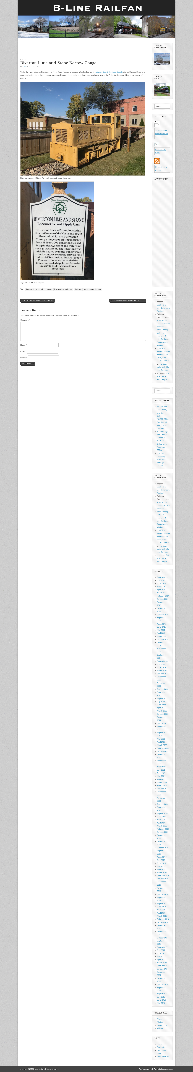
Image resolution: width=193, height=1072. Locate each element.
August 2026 (162, 577)
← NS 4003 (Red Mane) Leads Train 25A (37, 301)
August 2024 (162, 661)
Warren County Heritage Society (109, 72)
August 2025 (162, 624)
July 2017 (161, 950)
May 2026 (161, 586)
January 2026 (162, 599)
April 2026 (161, 590)
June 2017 (161, 953)
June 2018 (161, 907)
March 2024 (162, 670)
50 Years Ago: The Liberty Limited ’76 (163, 434)
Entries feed (162, 1047)
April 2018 (161, 913)
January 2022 (162, 751)
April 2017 (161, 959)
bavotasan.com (166, 1069)
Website (23, 358)
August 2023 (162, 698)
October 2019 (162, 848)
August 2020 (162, 813)
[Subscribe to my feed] (157, 163)
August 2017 (162, 947)
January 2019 (162, 879)
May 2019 (161, 866)
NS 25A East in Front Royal (163, 376)
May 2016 (161, 1003)
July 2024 (161, 664)
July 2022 (161, 736)
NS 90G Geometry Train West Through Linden (161, 459)
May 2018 (161, 910)
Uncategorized (163, 1025)
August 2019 (162, 857)
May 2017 (161, 956)
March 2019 (162, 872)
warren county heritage (92, 289)
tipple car (78, 289)
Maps (159, 1019)
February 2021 (163, 785)
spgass (24, 66)
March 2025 (162, 636)
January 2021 (162, 789)
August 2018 (162, 904)
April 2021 (161, 779)
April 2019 (161, 869)
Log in (159, 1044)
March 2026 (162, 593)
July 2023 (161, 701)
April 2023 (161, 708)
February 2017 (163, 966)
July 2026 (161, 580)
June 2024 (161, 667)
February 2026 (163, 596)
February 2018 (163, 919)
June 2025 (161, 627)
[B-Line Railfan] (96, 19)
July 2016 (161, 997)
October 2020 (162, 804)
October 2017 (162, 938)
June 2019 (161, 863)
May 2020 (161, 820)
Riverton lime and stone (63, 289)
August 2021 (162, 767)
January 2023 (162, 714)
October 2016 (162, 984)
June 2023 (161, 705)
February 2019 (163, 876)
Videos (160, 1028)
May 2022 (161, 739)
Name (23, 345)
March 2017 (162, 963)
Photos (23, 59)
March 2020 (162, 826)
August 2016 (162, 994)
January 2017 (162, 969)
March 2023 (162, 711)
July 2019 (161, 860)
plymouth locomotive (44, 289)
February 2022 (163, 748)
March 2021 (162, 782)
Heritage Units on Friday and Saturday (163, 367)
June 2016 (161, 1000)
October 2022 (162, 723)
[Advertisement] (68, 50)
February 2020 (163, 829)
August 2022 (162, 733)
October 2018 (162, 894)
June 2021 (161, 773)
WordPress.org (163, 1056)
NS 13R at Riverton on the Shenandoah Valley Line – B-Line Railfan (163, 354)
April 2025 (161, 633)
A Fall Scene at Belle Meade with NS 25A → (128, 301)
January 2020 (162, 832)
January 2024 (162, 674)
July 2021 (161, 770)
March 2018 (162, 916)
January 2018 (162, 922)
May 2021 (161, 776)
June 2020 (161, 816)
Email (23, 351)
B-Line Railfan (38, 1069)
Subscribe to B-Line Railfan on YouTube (161, 133)
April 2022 (161, 742)
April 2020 (161, 823)
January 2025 (162, 639)
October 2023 (162, 689)
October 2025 (162, 614)
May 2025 (161, 630)
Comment (25, 320)
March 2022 (162, 745)
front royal (30, 289)
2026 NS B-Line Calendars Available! (163, 308)
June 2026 (161, 583)
